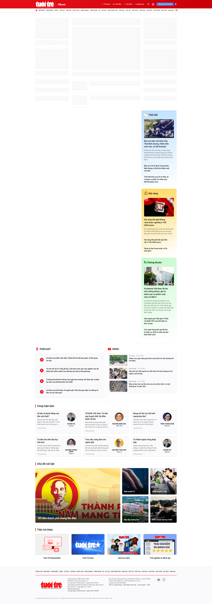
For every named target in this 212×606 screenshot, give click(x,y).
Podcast (107, 4)
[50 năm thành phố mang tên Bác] (77, 495)
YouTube (118, 4)
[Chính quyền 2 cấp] (163, 481)
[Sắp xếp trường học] (135, 509)
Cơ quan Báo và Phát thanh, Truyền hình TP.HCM (83, 591)
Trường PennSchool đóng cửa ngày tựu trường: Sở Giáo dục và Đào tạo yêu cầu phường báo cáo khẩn (72, 380)
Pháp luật (76, 10)
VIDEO (115, 349)
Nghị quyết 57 (129, 491)
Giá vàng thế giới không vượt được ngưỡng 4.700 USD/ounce (155, 222)
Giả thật (164, 10)
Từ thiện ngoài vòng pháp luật (144, 440)
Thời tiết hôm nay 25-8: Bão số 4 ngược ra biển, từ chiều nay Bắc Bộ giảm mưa (156, 179)
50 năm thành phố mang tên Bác (57, 518)
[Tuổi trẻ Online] (51, 585)
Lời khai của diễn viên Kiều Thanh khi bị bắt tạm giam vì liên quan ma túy (72, 359)
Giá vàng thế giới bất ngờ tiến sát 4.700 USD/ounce (155, 241)
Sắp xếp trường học (131, 520)
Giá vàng (153, 193)
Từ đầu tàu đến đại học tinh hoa (47, 440)
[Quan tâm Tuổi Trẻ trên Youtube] (158, 580)
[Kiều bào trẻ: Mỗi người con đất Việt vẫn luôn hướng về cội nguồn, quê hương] (118, 373)
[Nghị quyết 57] (135, 481)
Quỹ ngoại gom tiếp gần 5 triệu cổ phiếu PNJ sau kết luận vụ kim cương (156, 321)
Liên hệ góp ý (142, 585)
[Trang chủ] (36, 10)
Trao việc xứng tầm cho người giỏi (95, 440)
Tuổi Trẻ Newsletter (52, 558)
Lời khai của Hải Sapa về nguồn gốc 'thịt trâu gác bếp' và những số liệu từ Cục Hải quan (72, 391)
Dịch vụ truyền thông (115, 585)
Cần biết (129, 4)
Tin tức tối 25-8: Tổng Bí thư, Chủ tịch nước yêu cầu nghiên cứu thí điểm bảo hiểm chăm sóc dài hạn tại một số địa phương (72, 370)
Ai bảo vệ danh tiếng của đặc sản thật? (48, 414)
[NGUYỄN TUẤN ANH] (119, 443)
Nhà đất (149, 10)
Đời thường (132, 368)
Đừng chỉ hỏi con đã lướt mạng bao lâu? (144, 414)
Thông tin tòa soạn (74, 589)
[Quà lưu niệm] (124, 544)
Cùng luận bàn (45, 406)
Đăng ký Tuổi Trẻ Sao (165, 4)
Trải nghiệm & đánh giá (160, 558)
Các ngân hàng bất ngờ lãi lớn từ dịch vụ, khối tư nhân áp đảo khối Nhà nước (156, 332)
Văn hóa (121, 10)
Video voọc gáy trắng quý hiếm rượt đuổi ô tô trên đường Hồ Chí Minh (151, 359)
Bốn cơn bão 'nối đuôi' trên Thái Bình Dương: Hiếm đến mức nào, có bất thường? (156, 144)
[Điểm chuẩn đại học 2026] (163, 509)
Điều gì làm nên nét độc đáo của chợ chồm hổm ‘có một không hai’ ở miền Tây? (149, 385)
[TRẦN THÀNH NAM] (167, 417)
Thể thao (135, 10)
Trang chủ (39, 571)
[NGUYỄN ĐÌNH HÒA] (119, 417)
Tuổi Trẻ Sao (88, 558)
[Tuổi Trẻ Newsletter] (52, 544)
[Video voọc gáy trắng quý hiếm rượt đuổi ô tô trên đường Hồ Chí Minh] (118, 360)
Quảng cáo (140, 4)
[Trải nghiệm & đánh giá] (160, 544)
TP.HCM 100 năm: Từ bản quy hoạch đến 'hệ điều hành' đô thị (96, 416)
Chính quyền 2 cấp (159, 491)
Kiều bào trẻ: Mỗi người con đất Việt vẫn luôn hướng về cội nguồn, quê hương (150, 372)
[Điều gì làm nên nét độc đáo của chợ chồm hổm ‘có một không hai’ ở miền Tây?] (118, 386)
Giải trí (128, 10)
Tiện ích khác (45, 529)
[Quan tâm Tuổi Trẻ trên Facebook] (164, 580)
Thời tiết (153, 115)
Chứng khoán (154, 262)
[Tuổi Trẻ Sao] (88, 544)
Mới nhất (42, 10)
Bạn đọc (171, 10)
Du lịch (104, 10)
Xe (99, 10)
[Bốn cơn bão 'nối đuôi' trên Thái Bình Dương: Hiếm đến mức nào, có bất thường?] (159, 128)
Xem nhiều (49, 10)
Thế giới (68, 10)
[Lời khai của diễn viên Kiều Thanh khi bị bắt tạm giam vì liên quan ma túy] (42, 360)
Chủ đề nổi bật (45, 463)
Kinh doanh (85, 10)
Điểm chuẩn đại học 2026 (162, 520)
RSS (148, 585)
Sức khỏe (157, 10)
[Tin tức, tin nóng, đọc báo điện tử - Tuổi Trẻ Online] (46, 4)
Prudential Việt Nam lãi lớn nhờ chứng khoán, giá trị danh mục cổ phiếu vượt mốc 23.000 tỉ (156, 293)
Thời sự (61, 10)
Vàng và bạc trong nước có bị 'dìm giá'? (155, 249)
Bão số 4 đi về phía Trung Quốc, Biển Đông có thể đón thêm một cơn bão (156, 168)
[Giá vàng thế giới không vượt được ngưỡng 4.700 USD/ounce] (159, 207)
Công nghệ (93, 10)
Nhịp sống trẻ (112, 10)
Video (56, 10)
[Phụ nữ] (62, 4)
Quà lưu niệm (124, 558)
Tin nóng (131, 356)
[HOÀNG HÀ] (71, 417)
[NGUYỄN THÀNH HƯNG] (71, 443)
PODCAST (45, 349)
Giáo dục (142, 10)
